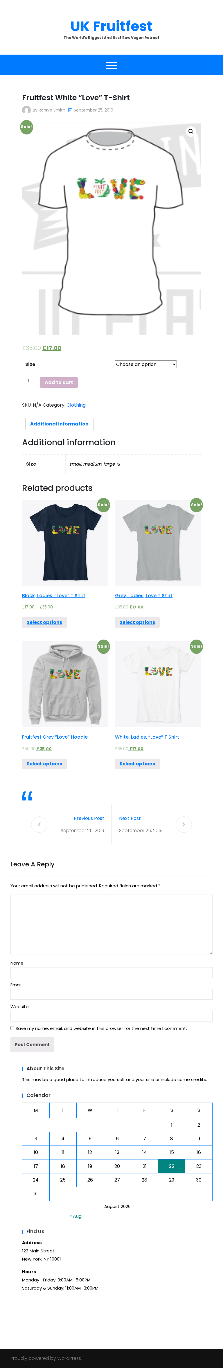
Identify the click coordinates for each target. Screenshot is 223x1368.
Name (17, 963)
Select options (44, 622)
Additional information (59, 424)
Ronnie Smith (52, 110)
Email (15, 985)
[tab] (59, 424)
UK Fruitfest (111, 26)
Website (19, 1006)
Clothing (76, 405)
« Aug (76, 1216)
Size (30, 364)
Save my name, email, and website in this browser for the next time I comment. (101, 1028)
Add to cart (59, 382)
